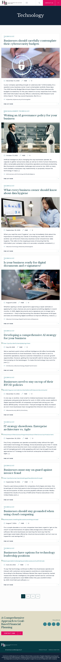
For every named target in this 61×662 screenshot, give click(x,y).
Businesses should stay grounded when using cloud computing (29, 513)
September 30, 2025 (13, 230)
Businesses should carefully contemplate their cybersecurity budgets (30, 42)
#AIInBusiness (10, 365)
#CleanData (22, 246)
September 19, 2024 (13, 482)
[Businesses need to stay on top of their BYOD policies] (24, 390)
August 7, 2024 (11, 523)
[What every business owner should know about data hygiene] (30, 212)
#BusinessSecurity (11, 410)
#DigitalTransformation (25, 319)
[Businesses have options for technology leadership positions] (22, 561)
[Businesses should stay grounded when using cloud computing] (19, 519)
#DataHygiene (29, 246)
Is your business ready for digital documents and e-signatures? (25, 264)
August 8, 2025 (11, 302)
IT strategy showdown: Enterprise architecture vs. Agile (25, 428)
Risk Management (11, 111)
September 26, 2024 (13, 438)
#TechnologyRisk (25, 99)
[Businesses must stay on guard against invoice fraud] (21, 478)
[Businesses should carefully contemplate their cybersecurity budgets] (30, 63)
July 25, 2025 (10, 347)
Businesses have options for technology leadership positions (29, 554)
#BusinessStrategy (19, 365)
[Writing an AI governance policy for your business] (30, 137)
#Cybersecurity (17, 99)
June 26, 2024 (11, 565)
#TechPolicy (24, 410)
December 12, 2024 (13, 394)
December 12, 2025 (12, 81)
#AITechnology (19, 174)
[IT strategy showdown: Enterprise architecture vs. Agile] (27, 434)
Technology (9, 36)
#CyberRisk (9, 99)
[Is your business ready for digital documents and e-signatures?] (30, 285)
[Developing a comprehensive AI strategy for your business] (15, 343)
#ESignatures (34, 319)
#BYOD (19, 410)
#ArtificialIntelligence (29, 174)
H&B (25, 81)
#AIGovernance (10, 174)
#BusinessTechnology (12, 246)
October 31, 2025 (12, 155)
